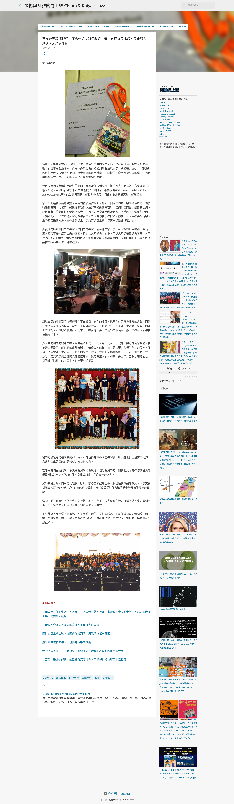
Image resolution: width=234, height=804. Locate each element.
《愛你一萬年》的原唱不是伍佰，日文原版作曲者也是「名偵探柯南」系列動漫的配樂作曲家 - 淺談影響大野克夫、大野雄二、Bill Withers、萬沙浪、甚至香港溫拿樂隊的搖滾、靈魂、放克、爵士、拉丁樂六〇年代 (178, 730)
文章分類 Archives (47, 26)
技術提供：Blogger (118, 793)
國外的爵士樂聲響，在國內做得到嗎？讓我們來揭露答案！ (77, 633)
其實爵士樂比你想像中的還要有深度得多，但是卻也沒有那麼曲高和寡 (84, 659)
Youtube (163, 102)
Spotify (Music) (166, 117)
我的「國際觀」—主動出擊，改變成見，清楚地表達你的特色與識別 (82, 651)
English (182, 26)
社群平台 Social (166, 26)
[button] (44, 54)
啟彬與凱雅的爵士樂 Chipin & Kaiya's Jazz (64, 5)
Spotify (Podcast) (167, 114)
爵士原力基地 (165, 128)
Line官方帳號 (165, 131)
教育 (97, 678)
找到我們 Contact (123, 26)
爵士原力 (108, 678)
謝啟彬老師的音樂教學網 (169, 125)
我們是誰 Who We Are (145, 26)
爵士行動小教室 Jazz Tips (71, 26)
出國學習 (61, 678)
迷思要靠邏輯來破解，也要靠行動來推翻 (66, 642)
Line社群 (163, 134)
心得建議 (48, 678)
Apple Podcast (166, 111)
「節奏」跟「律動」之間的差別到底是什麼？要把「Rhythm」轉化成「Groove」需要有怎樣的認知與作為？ (178, 644)
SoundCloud (165, 108)
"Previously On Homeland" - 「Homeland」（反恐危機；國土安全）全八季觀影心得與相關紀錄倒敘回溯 (178, 538)
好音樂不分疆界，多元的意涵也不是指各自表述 (70, 625)
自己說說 (74, 678)
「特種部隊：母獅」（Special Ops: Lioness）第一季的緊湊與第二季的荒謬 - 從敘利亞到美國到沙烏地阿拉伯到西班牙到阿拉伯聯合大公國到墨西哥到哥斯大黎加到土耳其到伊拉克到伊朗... (178, 460)
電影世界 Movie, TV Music (98, 26)
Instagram (164, 105)
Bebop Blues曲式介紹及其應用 (172, 609)
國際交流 (87, 678)
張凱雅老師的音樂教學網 (169, 122)
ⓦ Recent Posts (190, 376)
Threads (163, 136)
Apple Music (165, 119)
